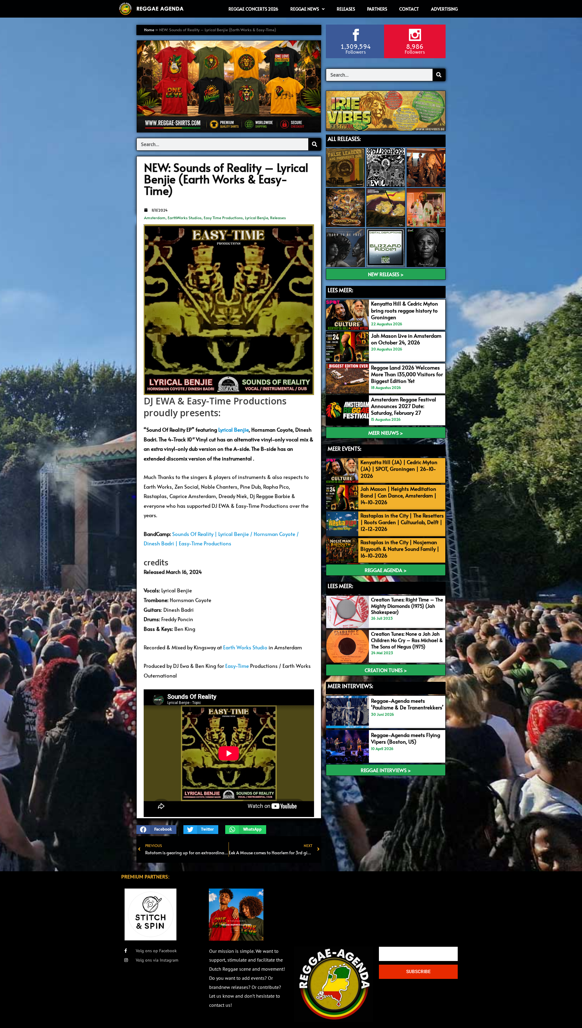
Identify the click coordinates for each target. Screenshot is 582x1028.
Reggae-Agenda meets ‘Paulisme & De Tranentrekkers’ (407, 704)
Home (149, 29)
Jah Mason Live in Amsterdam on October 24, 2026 (406, 339)
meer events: (344, 448)
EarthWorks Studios (185, 217)
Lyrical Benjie (256, 217)
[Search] (314, 144)
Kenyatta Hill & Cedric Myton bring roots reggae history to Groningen (404, 310)
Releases (278, 217)
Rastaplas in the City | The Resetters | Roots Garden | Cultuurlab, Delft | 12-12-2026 (402, 522)
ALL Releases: (344, 138)
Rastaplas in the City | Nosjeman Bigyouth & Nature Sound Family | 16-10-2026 (399, 548)
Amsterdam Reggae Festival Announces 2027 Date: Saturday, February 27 (403, 406)
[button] (156, 829)
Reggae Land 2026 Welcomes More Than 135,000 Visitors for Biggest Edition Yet (407, 374)
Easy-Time (237, 665)
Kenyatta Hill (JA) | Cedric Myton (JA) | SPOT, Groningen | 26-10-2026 (398, 468)
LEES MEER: (340, 290)
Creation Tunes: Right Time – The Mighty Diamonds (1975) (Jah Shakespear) (407, 605)
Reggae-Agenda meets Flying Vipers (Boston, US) (405, 738)
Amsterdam (155, 217)
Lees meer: (340, 586)
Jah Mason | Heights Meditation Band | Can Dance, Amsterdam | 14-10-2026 (398, 495)
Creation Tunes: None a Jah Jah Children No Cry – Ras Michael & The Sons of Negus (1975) (407, 640)
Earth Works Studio (245, 647)
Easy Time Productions (223, 217)
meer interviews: (350, 686)
